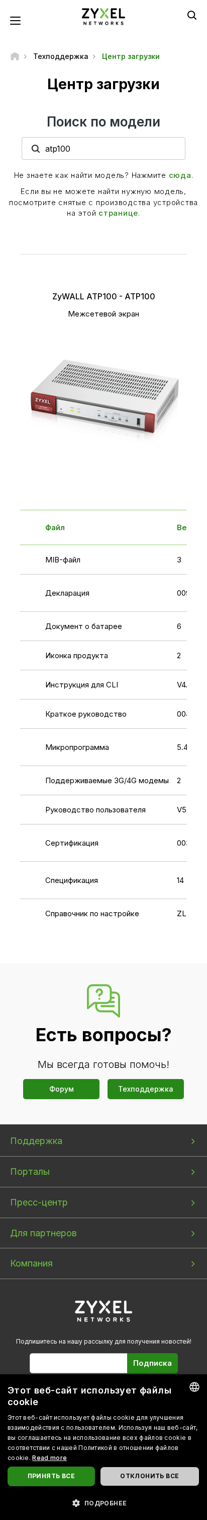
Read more (49, 1458)
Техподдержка (145, 1089)
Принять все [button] (51, 1476)
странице (118, 213)
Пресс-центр (39, 1202)
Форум (61, 1089)
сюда (180, 175)
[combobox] (194, 1387)
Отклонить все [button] (149, 1476)
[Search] (191, 15)
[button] (103, 1502)
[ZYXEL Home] (103, 16)
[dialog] (103, 1447)
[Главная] (15, 56)
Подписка (152, 1363)
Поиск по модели (103, 122)
